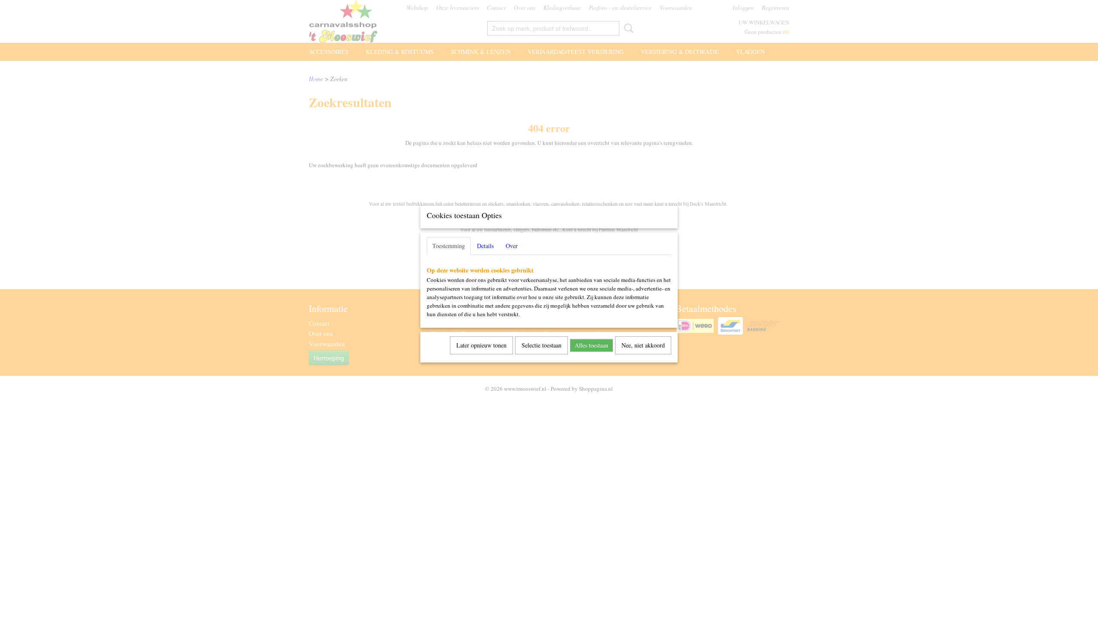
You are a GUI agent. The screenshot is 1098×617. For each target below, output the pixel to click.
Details (485, 246)
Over (512, 246)
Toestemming (448, 246)
